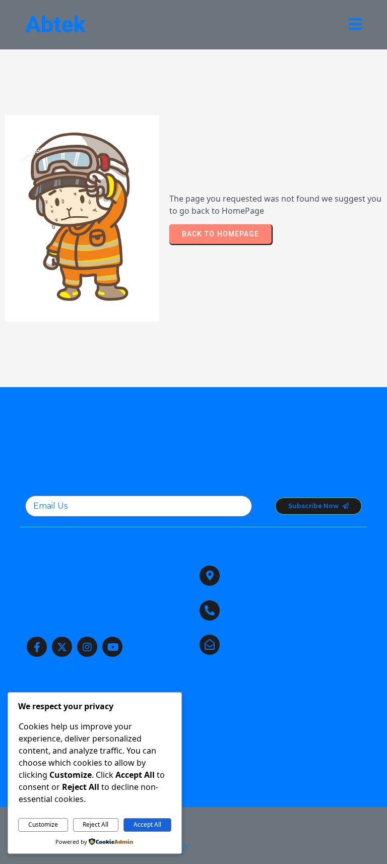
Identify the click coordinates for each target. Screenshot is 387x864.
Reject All (95, 824)
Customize (43, 824)
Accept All (147, 824)
